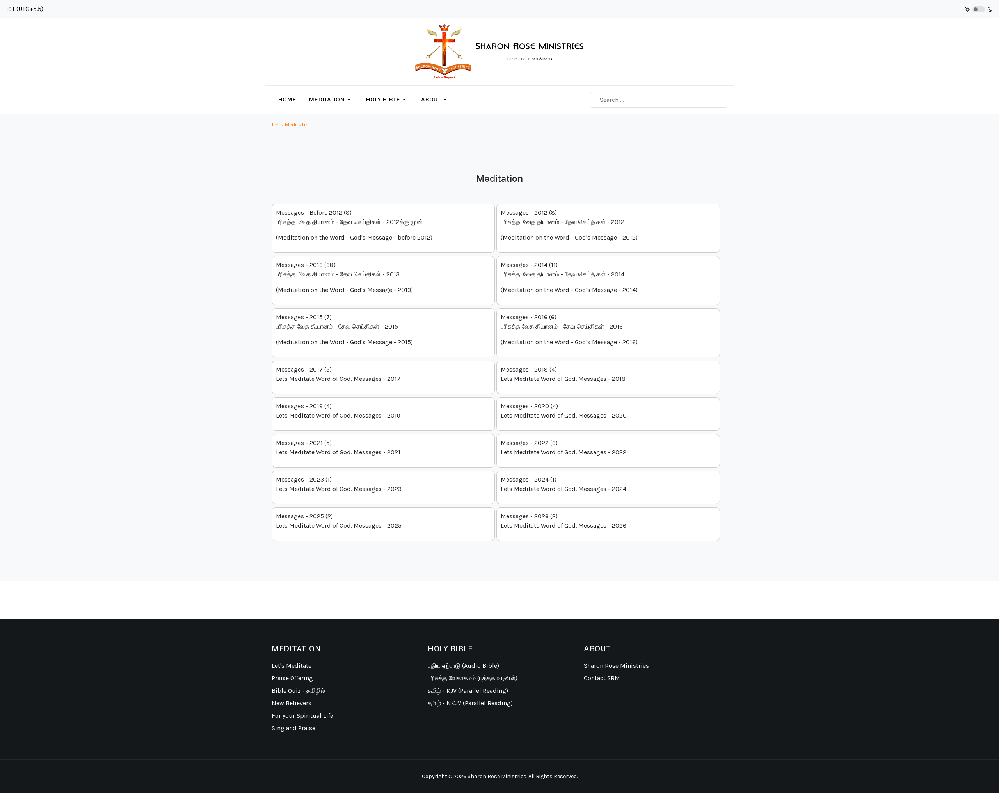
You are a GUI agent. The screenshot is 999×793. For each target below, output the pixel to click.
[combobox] (658, 100)
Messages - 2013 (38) (344, 277)
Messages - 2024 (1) (563, 484)
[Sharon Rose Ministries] (499, 51)
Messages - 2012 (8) (569, 225)
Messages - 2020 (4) (564, 410)
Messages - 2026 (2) (563, 520)
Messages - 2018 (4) (563, 374)
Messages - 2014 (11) (569, 277)
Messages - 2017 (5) (338, 374)
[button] (330, 99)
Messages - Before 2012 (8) (354, 225)
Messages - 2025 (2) (339, 520)
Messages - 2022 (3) (563, 447)
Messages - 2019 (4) (338, 410)
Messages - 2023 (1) (339, 484)
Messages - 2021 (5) (338, 447)
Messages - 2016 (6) (569, 329)
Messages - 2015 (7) (344, 329)
